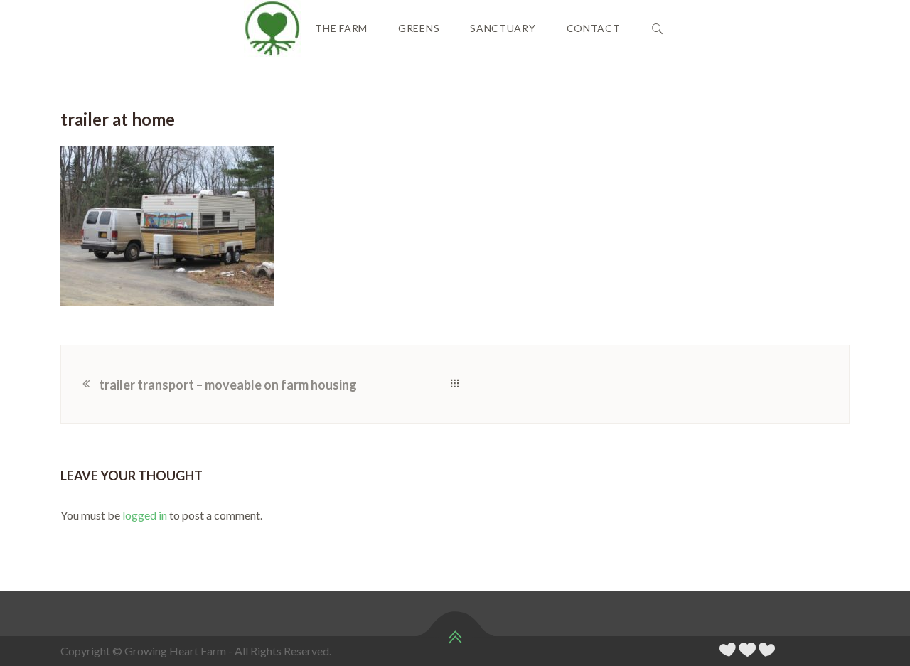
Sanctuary (502, 28)
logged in (144, 515)
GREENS (418, 28)
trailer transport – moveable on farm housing (228, 384)
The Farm (341, 28)
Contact (594, 28)
